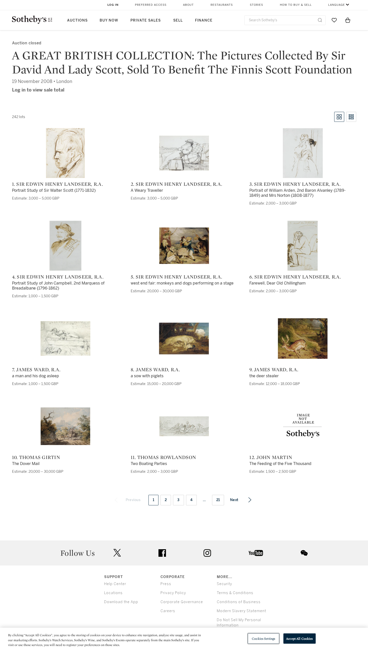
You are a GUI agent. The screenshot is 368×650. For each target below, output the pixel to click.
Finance (204, 20)
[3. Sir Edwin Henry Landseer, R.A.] (303, 153)
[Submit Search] (320, 20)
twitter (117, 553)
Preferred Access (150, 5)
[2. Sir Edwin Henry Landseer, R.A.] (184, 153)
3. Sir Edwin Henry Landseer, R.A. (294, 184)
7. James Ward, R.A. (36, 369)
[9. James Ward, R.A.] (303, 338)
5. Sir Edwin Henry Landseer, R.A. (176, 277)
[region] (184, 639)
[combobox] (285, 20)
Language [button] (336, 5)
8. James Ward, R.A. (155, 369)
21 (218, 500)
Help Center (115, 584)
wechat (304, 552)
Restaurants (222, 5)
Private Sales (145, 20)
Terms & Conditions (235, 593)
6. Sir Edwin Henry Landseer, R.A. (295, 277)
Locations (113, 593)
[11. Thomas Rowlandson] (184, 426)
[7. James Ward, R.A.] (65, 338)
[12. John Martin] (303, 426)
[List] (351, 117)
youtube (256, 553)
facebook (162, 553)
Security (224, 584)
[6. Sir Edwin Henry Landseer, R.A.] (303, 246)
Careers (167, 611)
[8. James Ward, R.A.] (184, 338)
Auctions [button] (77, 20)
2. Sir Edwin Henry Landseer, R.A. (176, 184)
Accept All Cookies (299, 638)
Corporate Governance (181, 602)
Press (165, 584)
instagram (207, 553)
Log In (113, 5)
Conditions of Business (239, 602)
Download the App (121, 602)
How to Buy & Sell (296, 5)
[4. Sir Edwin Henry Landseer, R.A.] (65, 246)
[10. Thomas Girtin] (65, 426)
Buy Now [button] (109, 20)
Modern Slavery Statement (241, 611)
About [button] (188, 5)
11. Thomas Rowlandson (163, 457)
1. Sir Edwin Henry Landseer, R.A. (57, 184)
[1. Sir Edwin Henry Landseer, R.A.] (65, 153)
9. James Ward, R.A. (273, 369)
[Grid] (339, 117)
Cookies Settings (263, 638)
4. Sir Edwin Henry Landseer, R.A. (57, 277)
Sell (178, 20)
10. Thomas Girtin (36, 457)
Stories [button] (256, 5)
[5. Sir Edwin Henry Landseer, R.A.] (184, 246)
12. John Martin (270, 457)
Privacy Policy (173, 593)
